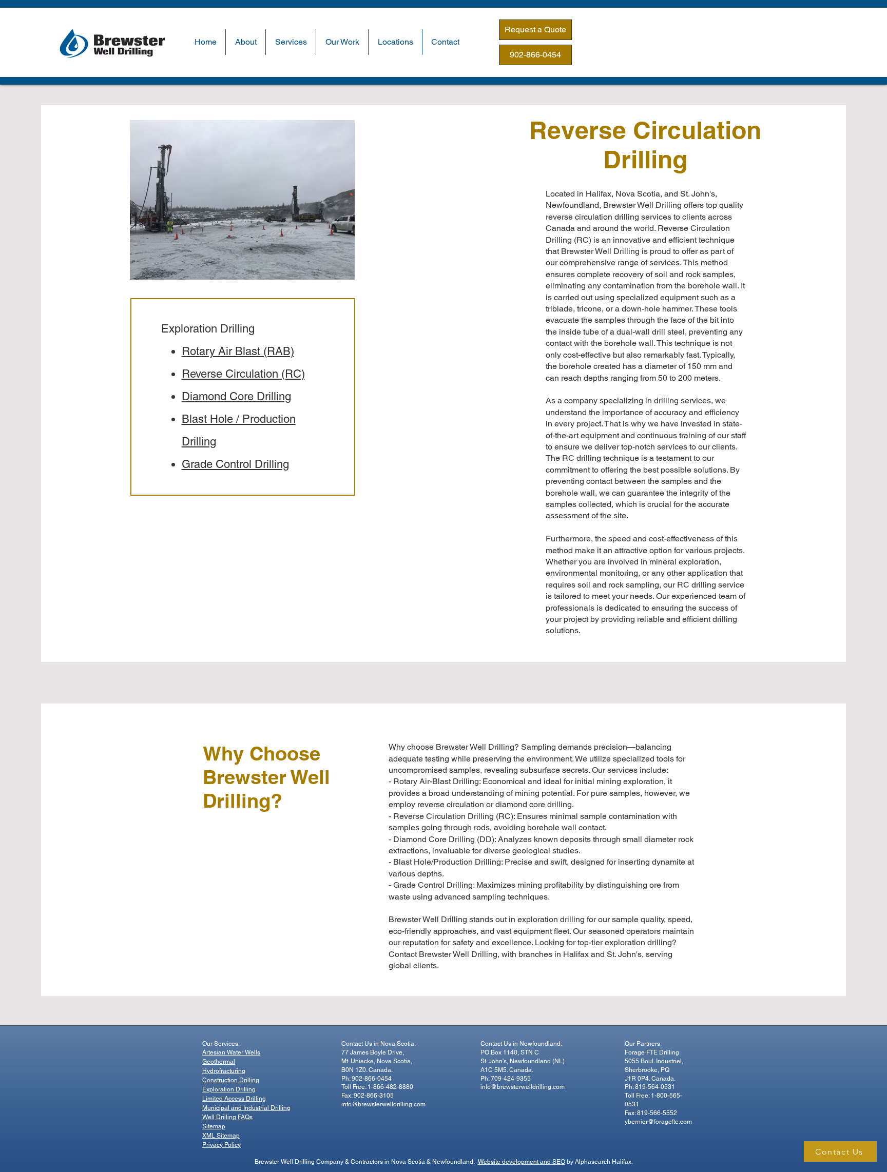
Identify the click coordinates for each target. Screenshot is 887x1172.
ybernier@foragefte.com (658, 1121)
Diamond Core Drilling (236, 396)
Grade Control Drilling (235, 464)
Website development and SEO (521, 1161)
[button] (245, 42)
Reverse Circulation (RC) (243, 373)
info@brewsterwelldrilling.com (383, 1104)
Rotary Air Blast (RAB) (238, 351)
